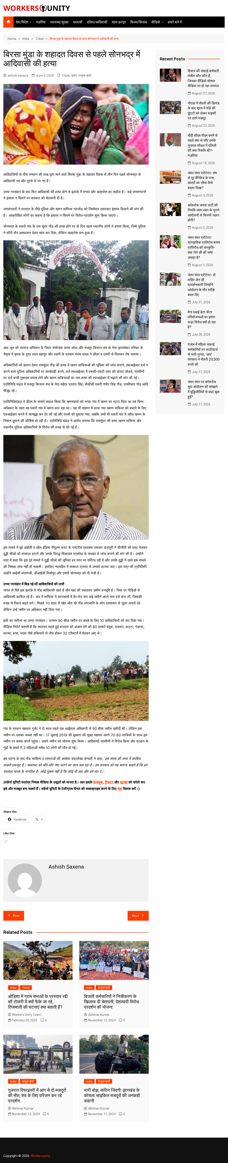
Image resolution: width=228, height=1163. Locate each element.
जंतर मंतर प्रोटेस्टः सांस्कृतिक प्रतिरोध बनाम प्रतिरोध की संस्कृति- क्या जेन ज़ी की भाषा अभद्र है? (204, 247)
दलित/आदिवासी (97, 22)
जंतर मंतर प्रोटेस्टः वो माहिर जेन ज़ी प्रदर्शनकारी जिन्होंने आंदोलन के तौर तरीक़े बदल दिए (202, 285)
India (13, 987)
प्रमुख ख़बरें (84, 75)
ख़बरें (74, 75)
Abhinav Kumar (99, 1014)
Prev (16, 916)
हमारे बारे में (175, 22)
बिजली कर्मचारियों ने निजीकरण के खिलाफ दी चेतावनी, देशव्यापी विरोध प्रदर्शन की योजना (111, 1002)
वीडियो (155, 22)
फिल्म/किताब (138, 22)
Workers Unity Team (26, 1014)
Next (135, 916)
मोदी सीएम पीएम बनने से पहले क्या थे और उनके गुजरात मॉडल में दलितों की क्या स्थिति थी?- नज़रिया (203, 145)
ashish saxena (18, 75)
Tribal (65, 75)
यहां (119, 788)
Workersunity (40, 1156)
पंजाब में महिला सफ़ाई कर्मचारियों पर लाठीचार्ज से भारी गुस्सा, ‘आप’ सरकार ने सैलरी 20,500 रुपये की (204, 354)
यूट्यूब (124, 782)
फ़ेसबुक (98, 782)
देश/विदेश (22, 22)
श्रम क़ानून (119, 22)
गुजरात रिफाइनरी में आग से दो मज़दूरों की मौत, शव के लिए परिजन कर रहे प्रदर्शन (37, 1096)
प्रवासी (77, 22)
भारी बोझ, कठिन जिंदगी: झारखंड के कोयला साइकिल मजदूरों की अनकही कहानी (112, 1096)
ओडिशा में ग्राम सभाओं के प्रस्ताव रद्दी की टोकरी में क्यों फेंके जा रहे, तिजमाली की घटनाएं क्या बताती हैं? (38, 1002)
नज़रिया (41, 22)
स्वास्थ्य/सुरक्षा (59, 22)
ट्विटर (109, 782)
